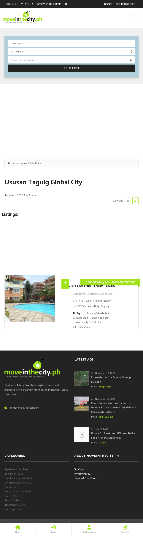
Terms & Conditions (86, 478)
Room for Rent (12, 500)
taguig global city (99, 317)
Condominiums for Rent (18, 478)
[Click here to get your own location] (131, 60)
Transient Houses (14, 504)
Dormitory (10, 487)
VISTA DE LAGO (81, 326)
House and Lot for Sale (17, 491)
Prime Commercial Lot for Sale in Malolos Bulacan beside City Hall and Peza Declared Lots (113, 407)
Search (74, 68)
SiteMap (79, 469)
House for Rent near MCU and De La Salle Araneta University (113, 435)
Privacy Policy (82, 473)
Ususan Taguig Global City (87, 322)
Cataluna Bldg (80, 317)
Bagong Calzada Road (98, 313)
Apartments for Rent (16, 469)
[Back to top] (131, 512)
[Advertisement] (71, 117)
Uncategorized (13, 509)
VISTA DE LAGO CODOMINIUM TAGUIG (88, 286)
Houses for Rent (14, 495)
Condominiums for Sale (98, 293)
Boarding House (13, 473)
